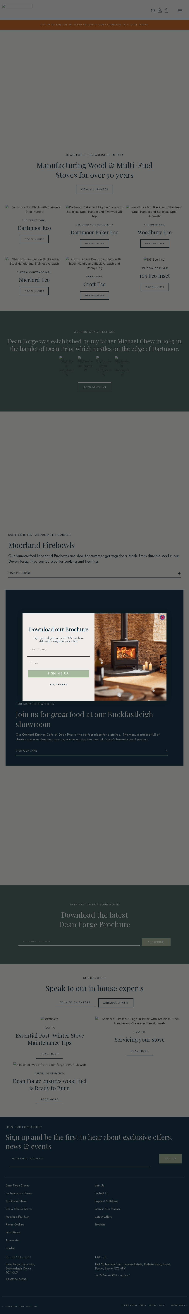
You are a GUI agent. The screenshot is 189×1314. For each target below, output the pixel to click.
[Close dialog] (162, 617)
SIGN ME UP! (58, 673)
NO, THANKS (58, 685)
